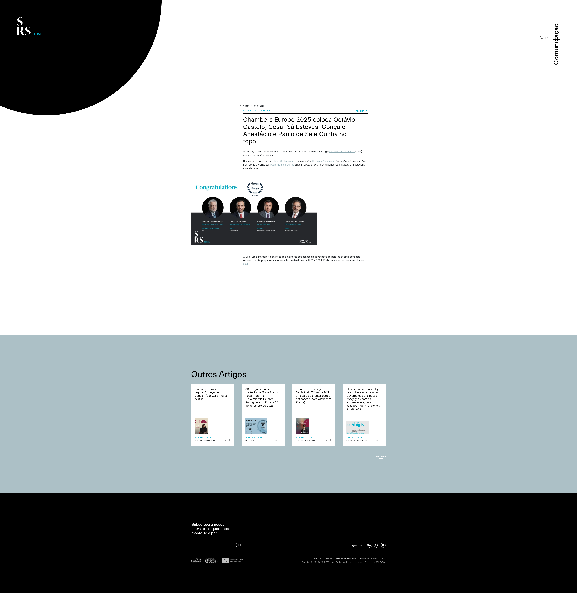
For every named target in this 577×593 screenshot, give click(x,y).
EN (547, 37)
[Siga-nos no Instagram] (376, 545)
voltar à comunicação (253, 106)
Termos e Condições (322, 559)
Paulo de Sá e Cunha (282, 164)
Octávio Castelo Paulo (342, 151)
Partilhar (360, 111)
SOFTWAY (380, 562)
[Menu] (556, 38)
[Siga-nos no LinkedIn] (369, 545)
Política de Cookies (368, 559)
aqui (245, 263)
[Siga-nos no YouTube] (383, 545)
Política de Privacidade (345, 559)
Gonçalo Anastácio (323, 161)
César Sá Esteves (283, 161)
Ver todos (381, 456)
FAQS (383, 559)
